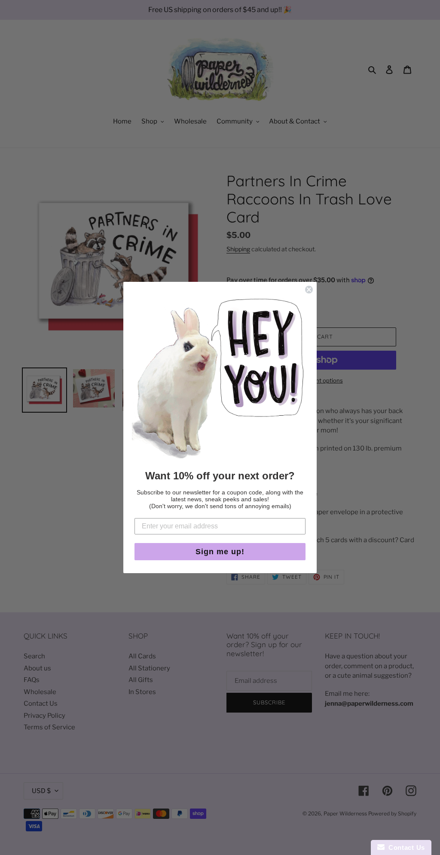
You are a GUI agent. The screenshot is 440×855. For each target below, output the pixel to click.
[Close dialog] (309, 289)
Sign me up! (220, 551)
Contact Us (405, 847)
